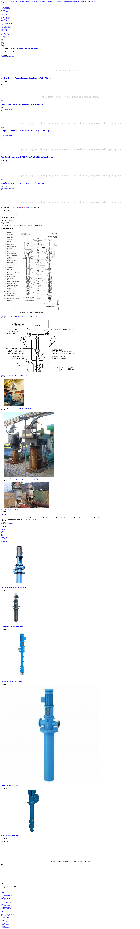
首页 (14, 207)
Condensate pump (5, 917)
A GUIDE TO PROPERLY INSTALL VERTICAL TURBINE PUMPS (19, 316)
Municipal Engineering (6, 908)
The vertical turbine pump (32, 48)
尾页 (32, 207)
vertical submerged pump (7, 914)
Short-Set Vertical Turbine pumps (10, 835)
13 (26, 207)
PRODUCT (4, 542)
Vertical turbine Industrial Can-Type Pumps (13, 626)
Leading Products (5, 898)
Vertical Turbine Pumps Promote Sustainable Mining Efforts (26, 78)
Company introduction (6, 895)
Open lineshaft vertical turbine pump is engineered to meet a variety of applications (22, 479)
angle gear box (4, 919)
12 (25, 207)
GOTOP (3, 888)
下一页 (29, 207)
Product (3, 533)
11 (23, 207)
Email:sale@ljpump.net (7, 523)
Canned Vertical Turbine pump (9, 785)
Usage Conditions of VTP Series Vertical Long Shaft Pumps (25, 131)
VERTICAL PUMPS (6, 902)
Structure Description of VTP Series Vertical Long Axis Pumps (27, 157)
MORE (2, 74)
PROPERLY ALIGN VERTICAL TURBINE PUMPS (15, 375)
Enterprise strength (5, 897)
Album (3, 535)
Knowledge (20, 48)
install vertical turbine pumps (13, 52)
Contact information (6, 927)
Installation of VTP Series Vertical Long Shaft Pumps (23, 183)
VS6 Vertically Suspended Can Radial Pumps (13, 587)
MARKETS (4, 534)
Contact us (4, 514)
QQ (2, 863)
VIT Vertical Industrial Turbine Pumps (11, 681)
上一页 (17, 207)
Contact (3, 538)
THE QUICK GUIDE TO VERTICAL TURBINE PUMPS (16, 408)
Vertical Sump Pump (6, 916)
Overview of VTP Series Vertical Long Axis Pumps (22, 104)
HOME (13, 48)
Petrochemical (4, 910)
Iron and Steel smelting (6, 907)
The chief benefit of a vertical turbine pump (12, 510)
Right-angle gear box (6, 901)
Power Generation (5, 905)
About (2, 531)
